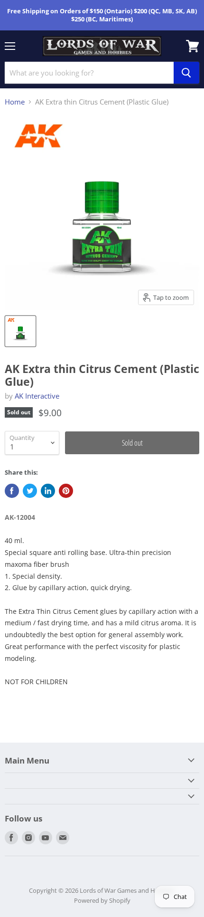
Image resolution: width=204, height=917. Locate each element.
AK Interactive (37, 396)
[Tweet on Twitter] (30, 491)
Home (15, 102)
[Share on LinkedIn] (48, 491)
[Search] (186, 73)
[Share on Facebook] (12, 491)
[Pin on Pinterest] (66, 491)
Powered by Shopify (102, 900)
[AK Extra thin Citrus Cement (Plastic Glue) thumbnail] (20, 331)
